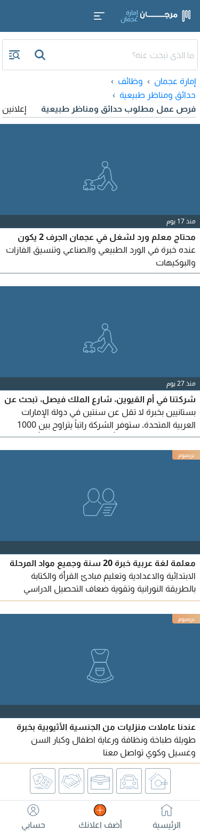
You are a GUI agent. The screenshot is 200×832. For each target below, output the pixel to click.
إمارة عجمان (175, 81)
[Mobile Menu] (99, 16)
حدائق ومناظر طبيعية (157, 95)
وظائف (130, 81)
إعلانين (14, 108)
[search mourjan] (41, 54)
